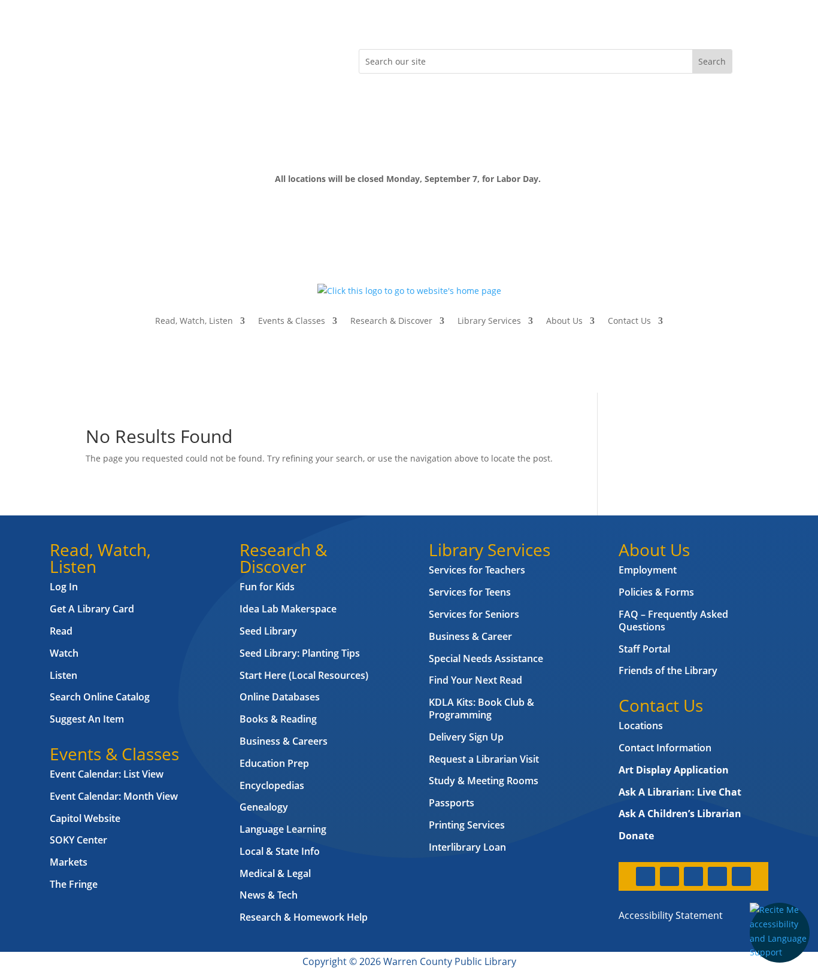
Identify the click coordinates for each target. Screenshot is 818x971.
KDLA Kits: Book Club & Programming (481, 708)
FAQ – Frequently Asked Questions (673, 620)
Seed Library (268, 631)
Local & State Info (280, 851)
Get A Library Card (92, 608)
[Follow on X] (119, 58)
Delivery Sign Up (466, 737)
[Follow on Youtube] (167, 58)
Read (61, 631)
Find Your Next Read (475, 680)
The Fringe (74, 884)
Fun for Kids (267, 586)
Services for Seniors (474, 614)
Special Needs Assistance (486, 658)
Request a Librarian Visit (484, 759)
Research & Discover (391, 320)
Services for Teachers (477, 569)
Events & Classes (291, 320)
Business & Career (470, 636)
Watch (64, 653)
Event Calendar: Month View (114, 796)
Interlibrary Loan (467, 847)
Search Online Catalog (100, 696)
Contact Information (665, 747)
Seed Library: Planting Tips (300, 653)
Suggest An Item (87, 719)
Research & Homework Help (304, 917)
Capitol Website (85, 818)
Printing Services (467, 825)
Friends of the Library (668, 670)
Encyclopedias (272, 785)
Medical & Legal (275, 873)
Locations (641, 725)
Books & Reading (278, 719)
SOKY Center (78, 839)
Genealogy (264, 807)
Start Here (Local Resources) (304, 675)
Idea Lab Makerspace (288, 608)
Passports (451, 802)
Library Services (489, 320)
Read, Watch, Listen (194, 320)
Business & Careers (284, 741)
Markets (68, 862)
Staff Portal (644, 649)
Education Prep (274, 763)
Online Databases (280, 696)
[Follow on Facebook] (95, 58)
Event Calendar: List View (106, 774)
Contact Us (629, 320)
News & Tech (269, 895)
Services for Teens (470, 592)
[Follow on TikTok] (191, 58)
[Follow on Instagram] (143, 58)
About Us (564, 320)
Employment (648, 569)
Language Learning (283, 829)
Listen (63, 675)
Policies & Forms (656, 592)
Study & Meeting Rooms (483, 780)
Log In (64, 586)
